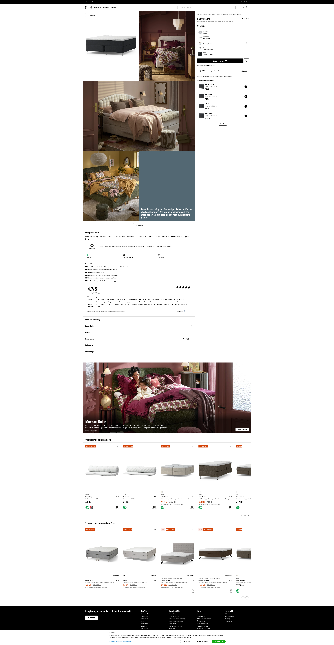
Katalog (227, 619)
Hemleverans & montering (177, 619)
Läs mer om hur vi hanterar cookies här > (120, 641)
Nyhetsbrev (228, 621)
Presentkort (172, 623)
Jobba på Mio (145, 616)
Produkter (200, 14)
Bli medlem (91, 617)
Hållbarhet (144, 619)
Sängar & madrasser (209, 14)
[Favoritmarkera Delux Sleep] (117, 446)
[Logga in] (238, 7)
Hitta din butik (173, 614)
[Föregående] (243, 514)
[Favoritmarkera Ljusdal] (155, 529)
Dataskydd (144, 626)
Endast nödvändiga (202, 641)
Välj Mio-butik (243, 2)
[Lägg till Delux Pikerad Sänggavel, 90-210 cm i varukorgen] (245, 106)
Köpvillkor (172, 628)
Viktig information (202, 623)
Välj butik (244, 71)
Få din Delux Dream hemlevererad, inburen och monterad (215, 76)
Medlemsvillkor (229, 616)
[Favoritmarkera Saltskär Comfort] (192, 529)
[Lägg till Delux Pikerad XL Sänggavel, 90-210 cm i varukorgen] (245, 86)
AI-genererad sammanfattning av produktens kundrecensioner (106, 311)
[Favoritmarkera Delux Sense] (155, 446)
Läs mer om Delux (242, 429)
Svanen (89, 257)
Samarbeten (144, 623)
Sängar (218, 14)
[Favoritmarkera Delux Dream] (246, 60)
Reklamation (201, 616)
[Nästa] (247, 514)
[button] (167, 46)
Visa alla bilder (91, 15)
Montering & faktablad (203, 628)
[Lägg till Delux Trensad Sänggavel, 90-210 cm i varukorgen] (245, 116)
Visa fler (222, 124)
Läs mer (212, 65)
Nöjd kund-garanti (128, 257)
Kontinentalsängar (226, 14)
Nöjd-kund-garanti (202, 626)
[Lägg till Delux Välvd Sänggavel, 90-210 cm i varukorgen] (245, 96)
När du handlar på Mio (175, 626)
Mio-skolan (144, 628)
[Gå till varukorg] (247, 7)
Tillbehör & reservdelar (203, 619)
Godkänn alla (219, 641)
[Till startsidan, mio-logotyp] (88, 7)
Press (142, 621)
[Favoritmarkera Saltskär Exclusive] (230, 529)
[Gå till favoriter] (243, 7)
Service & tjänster (174, 616)
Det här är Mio (145, 614)
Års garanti (161, 257)
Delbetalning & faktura (176, 621)
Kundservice (200, 614)
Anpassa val (186, 641)
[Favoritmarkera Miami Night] (117, 529)
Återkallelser (201, 621)
